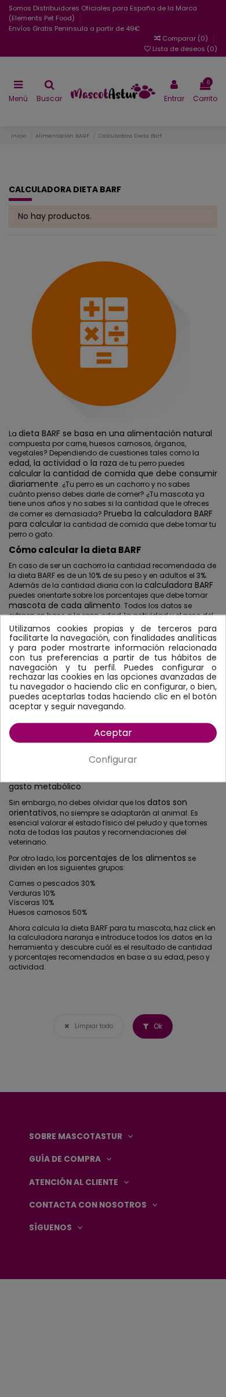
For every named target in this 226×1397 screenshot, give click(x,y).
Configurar (113, 759)
